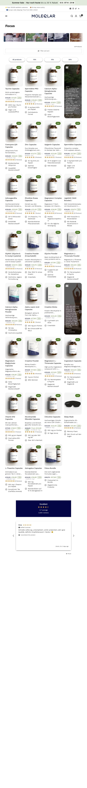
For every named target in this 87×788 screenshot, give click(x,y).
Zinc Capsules (30, 145)
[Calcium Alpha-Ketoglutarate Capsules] (53, 75)
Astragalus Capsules (33, 468)
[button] (14, 101)
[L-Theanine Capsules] (14, 455)
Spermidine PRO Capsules (31, 90)
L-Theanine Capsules (13, 468)
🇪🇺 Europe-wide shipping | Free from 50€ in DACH (22, 10)
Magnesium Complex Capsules (53, 199)
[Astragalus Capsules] (33, 455)
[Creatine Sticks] (53, 294)
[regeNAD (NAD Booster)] (73, 185)
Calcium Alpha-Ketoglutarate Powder (11, 309)
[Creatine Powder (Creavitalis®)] (33, 240)
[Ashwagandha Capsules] (14, 185)
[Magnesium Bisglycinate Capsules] (14, 348)
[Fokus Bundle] (53, 455)
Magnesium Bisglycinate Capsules (10, 363)
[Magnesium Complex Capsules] (53, 185)
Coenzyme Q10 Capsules (11, 146)
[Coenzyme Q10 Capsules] (14, 131)
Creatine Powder (32, 361)
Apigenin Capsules (52, 145)
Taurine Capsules (12, 89)
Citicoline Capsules (52, 417)
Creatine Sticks (51, 307)
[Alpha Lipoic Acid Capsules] (33, 294)
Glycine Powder (51, 254)
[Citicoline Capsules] (53, 404)
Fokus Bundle (50, 468)
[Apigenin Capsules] (53, 131)
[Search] (72, 16)
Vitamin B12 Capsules (10, 418)
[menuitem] (17, 7)
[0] (80, 16)
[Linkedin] (78, 8)
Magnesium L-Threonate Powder (72, 255)
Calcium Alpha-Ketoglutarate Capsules (51, 91)
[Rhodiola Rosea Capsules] (33, 185)
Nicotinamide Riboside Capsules (32, 418)
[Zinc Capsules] (33, 131)
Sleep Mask (69, 417)
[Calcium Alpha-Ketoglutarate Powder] (14, 294)
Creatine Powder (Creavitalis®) (32, 255)
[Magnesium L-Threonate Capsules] (53, 348)
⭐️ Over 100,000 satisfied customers (16, 7)
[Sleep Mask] (73, 404)
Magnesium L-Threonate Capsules (53, 362)
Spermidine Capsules (72, 145)
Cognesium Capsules (72, 361)
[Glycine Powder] (53, 240)
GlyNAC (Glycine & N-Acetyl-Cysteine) (13, 255)
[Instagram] (73, 8)
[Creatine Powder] (33, 348)
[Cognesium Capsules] (73, 348)
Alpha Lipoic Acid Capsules (32, 308)
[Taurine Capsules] (14, 75)
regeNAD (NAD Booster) (70, 199)
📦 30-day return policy (37, 7)
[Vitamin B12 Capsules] (14, 404)
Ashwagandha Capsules (11, 199)
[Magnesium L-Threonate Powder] (73, 240)
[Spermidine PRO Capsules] (33, 75)
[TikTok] (76, 8)
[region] (43, 535)
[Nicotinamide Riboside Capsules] (33, 404)
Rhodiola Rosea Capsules (31, 199)
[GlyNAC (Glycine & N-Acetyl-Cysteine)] (14, 240)
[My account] (76, 16)
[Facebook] (70, 8)
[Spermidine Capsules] (73, 131)
